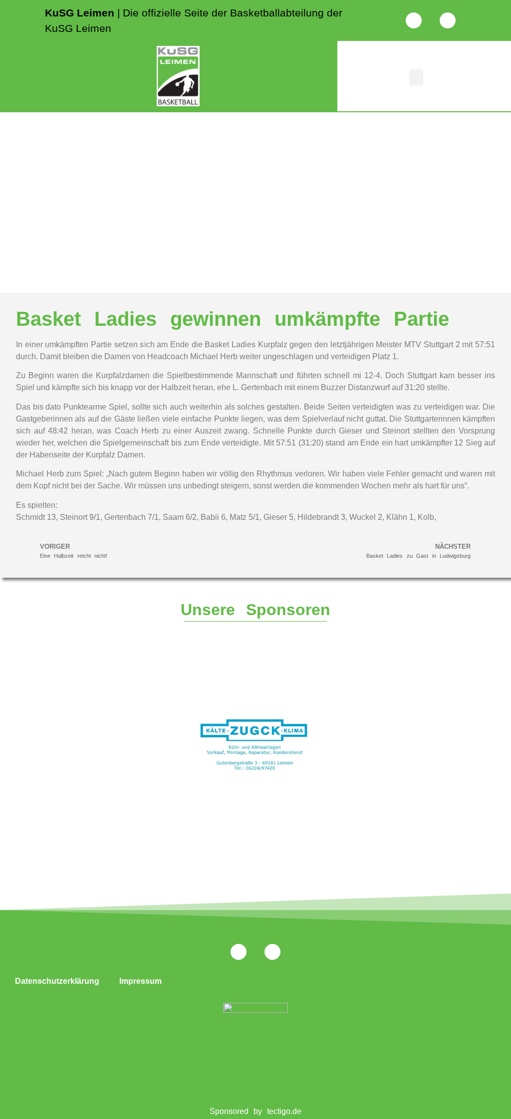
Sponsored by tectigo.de (256, 1111)
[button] (416, 77)
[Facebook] (448, 20)
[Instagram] (414, 20)
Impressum (140, 981)
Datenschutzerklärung (57, 981)
